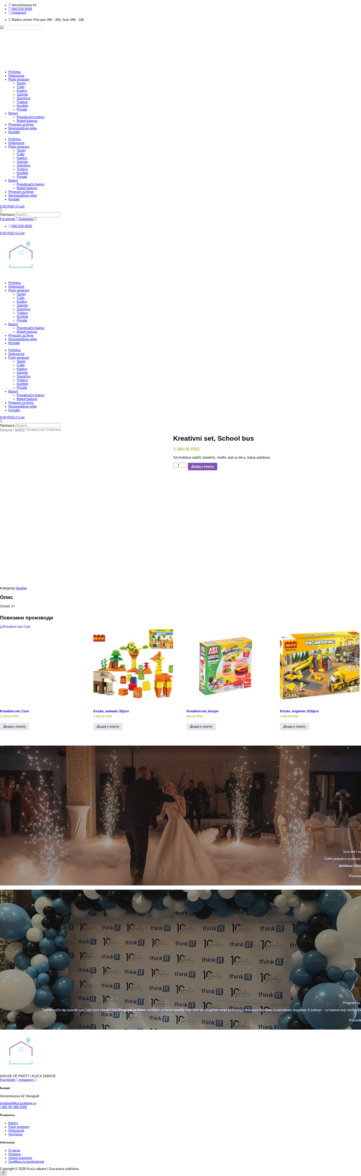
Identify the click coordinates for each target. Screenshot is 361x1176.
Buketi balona (27, 121)
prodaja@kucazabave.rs (18, 1103)
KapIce (22, 91)
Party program (18, 79)
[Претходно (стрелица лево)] (7, 588)
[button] (180, 210)
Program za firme (21, 124)
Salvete (22, 94)
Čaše (21, 87)
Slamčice (24, 98)
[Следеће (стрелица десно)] (353, 588)
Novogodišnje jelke (22, 128)
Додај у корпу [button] (14, 726)
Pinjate (22, 109)
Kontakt (14, 132)
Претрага (7, 214)
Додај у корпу (202, 466)
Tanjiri (21, 83)
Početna (14, 72)
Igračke (20, 429)
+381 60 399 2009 (13, 1107)
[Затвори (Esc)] (356, 4)
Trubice (22, 102)
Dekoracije (16, 75)
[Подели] (347, 4)
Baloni (13, 113)
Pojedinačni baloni (30, 117)
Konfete (22, 106)
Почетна (6, 429)
